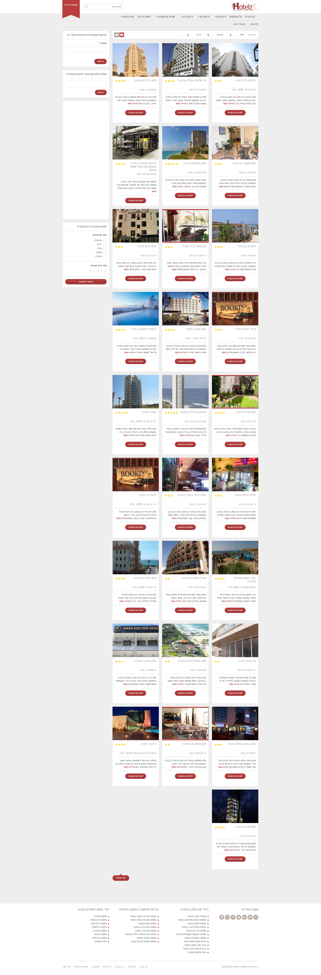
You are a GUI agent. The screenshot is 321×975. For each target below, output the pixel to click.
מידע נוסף (128, 16)
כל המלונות (236, 16)
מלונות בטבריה (100, 930)
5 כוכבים (221, 16)
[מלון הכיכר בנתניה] (136, 640)
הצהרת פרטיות (81, 966)
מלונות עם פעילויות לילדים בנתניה (140, 934)
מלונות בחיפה (100, 934)
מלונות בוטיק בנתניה (196, 916)
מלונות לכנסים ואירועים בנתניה (192, 920)
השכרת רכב (144, 16)
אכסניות (98, 240)
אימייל (102, 43)
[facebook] (255, 917)
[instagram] (221, 917)
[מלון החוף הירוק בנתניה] (185, 640)
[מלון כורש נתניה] (136, 226)
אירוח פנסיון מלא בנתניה (195, 941)
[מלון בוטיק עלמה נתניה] (235, 723)
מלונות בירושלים (99, 927)
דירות (99, 244)
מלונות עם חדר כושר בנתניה (143, 916)
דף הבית (250, 16)
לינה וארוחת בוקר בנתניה (194, 948)
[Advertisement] (86, 160)
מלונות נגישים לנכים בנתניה (143, 941)
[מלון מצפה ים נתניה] (235, 143)
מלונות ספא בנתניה (147, 923)
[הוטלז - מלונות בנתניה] (245, 7)
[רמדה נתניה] (136, 391)
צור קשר (66, 966)
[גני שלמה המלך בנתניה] (185, 60)
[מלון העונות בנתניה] (185, 143)
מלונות (99, 252)
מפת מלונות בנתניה (197, 952)
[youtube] (238, 917)
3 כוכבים (188, 16)
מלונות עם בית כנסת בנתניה (143, 920)
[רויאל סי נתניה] (136, 474)
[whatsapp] (227, 917)
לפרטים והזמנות (235, 113)
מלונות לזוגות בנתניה (196, 923)
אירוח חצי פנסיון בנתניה (195, 945)
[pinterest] (233, 917)
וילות (100, 248)
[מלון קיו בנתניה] (235, 226)
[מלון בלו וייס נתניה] (136, 60)
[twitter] (250, 917)
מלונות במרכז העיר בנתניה (194, 927)
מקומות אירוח (71, 5)
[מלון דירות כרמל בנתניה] (185, 474)
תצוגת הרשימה (116, 34)
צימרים (98, 256)
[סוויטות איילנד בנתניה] (185, 391)
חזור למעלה (121, 878)
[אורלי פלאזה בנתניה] (185, 557)
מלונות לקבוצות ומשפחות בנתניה (191, 934)
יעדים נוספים (165, 16)
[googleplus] (244, 917)
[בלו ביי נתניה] (136, 723)
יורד (230, 35)
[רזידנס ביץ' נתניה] (235, 60)
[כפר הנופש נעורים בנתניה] (235, 557)
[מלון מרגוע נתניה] (235, 806)
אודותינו (95, 966)
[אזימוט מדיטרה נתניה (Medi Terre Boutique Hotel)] (136, 143)
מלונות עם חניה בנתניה (145, 930)
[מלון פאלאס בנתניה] (185, 723)
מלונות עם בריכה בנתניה (145, 927)
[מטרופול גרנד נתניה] (185, 226)
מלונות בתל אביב (99, 923)
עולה (230, 34)
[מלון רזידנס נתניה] (235, 474)
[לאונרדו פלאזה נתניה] (136, 308)
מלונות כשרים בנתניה (146, 938)
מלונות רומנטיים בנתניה (195, 938)
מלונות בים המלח (98, 920)
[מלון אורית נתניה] (235, 391)
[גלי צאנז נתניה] (235, 640)
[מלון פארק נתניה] (185, 308)
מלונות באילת (100, 916)
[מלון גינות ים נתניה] (136, 557)
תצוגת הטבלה (121, 34)
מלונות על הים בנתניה (196, 930)
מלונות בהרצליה (99, 938)
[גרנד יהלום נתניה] (235, 308)
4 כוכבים (204, 16)
